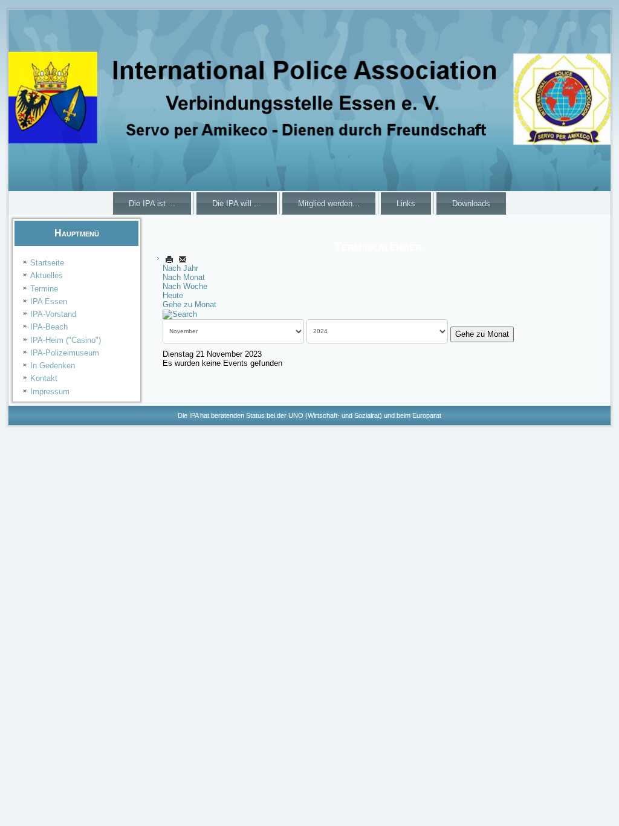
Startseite (47, 262)
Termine (44, 288)
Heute (173, 295)
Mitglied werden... (329, 203)
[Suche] (180, 313)
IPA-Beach (49, 326)
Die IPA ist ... (152, 203)
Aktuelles (46, 275)
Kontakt (43, 378)
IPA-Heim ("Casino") (65, 340)
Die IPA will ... (236, 203)
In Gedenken (52, 365)
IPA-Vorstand (53, 314)
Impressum (50, 391)
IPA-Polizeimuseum (64, 352)
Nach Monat (184, 277)
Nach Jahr (180, 268)
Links (406, 203)
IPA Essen (48, 301)
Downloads (471, 203)
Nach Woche (185, 286)
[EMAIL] (182, 259)
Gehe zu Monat (189, 304)
